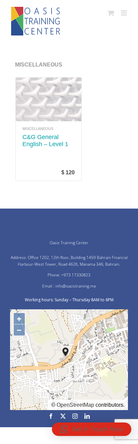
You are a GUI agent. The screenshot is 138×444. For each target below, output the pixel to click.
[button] (91, 429)
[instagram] (75, 416)
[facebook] (51, 416)
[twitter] (63, 416)
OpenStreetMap (75, 405)
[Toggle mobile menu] (124, 12)
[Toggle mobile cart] (111, 12)
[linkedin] (87, 416)
